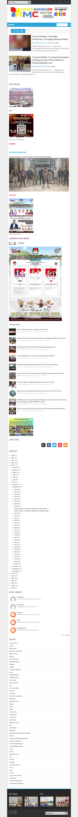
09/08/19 (16, 31)
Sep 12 (16, 520)
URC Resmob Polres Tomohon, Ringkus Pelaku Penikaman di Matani (30, 157)
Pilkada (11, 736)
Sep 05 (16, 499)
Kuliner (11, 691)
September (16, 487)
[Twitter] (52, 2)
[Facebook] (48, 2)
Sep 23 (16, 547)
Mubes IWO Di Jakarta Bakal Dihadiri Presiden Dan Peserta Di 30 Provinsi (39, 391)
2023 (13, 581)
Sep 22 (16, 544)
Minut (11, 706)
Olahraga (12, 717)
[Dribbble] (64, 2)
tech (10, 770)
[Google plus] (56, 2)
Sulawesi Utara (14, 765)
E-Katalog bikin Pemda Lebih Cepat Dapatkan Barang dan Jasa (36, 347)
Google (67, 635)
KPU (10, 685)
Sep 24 (16, 549)
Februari (15, 470)
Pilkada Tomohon (15, 741)
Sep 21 (16, 542)
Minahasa (12, 698)
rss (65, 445)
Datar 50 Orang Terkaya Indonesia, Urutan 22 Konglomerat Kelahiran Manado (41, 408)
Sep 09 (16, 513)
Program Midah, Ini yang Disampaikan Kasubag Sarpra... (31, 508)
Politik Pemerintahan (16, 743)
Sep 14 (16, 525)
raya (10, 757)
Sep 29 (16, 561)
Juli (14, 482)
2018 (12, 463)
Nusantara (13, 714)
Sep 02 (16, 491)
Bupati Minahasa (14, 661)
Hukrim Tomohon (15, 669)
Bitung (11, 656)
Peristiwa (12, 730)
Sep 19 (16, 537)
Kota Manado (13, 683)
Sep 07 (16, 504)
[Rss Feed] (68, 2)
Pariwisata (12, 720)
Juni (14, 479)
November (16, 568)
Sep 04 (16, 496)
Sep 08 (16, 506)
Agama (11, 646)
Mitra (11, 709)
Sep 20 (16, 539)
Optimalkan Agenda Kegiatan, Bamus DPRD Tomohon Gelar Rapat (37, 364)
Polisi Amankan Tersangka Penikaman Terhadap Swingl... (31, 511)
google (43, 445)
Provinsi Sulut (14, 754)
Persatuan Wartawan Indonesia (19, 733)
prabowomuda (21, 628)
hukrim (11, 667)
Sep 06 (16, 501)
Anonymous (20, 597)
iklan (11, 672)
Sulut (11, 767)
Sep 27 (16, 556)
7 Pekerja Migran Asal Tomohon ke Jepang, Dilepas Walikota (35, 356)
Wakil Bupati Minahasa (16, 783)
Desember (16, 571)
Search (69, 24)
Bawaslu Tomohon (15, 651)
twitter (54, 445)
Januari (15, 467)
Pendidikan (12, 728)
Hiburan (12, 664)
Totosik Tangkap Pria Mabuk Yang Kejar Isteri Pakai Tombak (35, 382)
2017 (12, 460)
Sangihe (12, 762)
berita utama (13, 653)
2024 (13, 583)
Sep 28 (16, 559)
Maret (15, 472)
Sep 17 (16, 532)
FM (16, 813)
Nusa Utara (13, 712)
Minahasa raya (14, 701)
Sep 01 (16, 489)
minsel (11, 704)
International (13, 677)
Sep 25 (16, 552)
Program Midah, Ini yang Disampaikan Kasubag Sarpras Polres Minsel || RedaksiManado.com (50, 60)
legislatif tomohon (15, 696)
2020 (13, 573)
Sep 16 (16, 530)
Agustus (15, 484)
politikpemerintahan (16, 746)
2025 (13, 585)
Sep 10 (16, 515)
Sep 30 (16, 564)
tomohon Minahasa (15, 781)
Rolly (18, 620)
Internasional (14, 675)
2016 (12, 458)
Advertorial (13, 643)
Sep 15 (16, 527)
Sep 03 (16, 494)
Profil (11, 751)
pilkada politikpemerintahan (18, 738)
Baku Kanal (12, 648)
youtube (60, 445)
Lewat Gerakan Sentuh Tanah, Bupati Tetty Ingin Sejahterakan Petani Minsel (40, 373)
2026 (13, 588)
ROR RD (11, 759)
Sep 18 (16, 535)
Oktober (15, 566)
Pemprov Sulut (14, 722)
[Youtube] (60, 2)
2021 (12, 576)
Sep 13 (16, 523)
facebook (49, 445)
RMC (15, 811)
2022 (13, 578)
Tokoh (11, 773)
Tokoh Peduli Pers (15, 775)
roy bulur (19, 612)
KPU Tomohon (14, 688)
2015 (12, 455)
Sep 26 (16, 554)
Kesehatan (12, 680)
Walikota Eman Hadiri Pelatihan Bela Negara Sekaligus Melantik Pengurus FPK (41, 338)
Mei (14, 477)
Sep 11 (16, 518)
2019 (12, 465)
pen (10, 725)
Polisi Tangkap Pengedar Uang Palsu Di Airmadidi (32, 329)
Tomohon (12, 778)
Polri (11, 749)
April (14, 475)
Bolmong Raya (14, 659)
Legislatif (12, 693)
